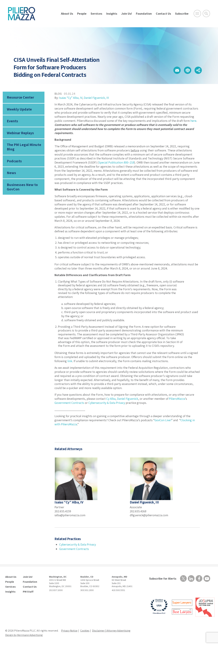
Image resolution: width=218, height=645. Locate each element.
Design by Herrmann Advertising (24, 635)
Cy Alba (110, 399)
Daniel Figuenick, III (96, 98)
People (82, 13)
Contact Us (163, 13)
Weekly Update (19, 109)
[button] (177, 70)
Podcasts (14, 161)
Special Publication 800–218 (116, 162)
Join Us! (126, 13)
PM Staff (28, 591)
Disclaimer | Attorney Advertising (111, 630)
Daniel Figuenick (127, 399)
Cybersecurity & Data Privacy (106, 403)
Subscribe (182, 13)
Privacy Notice (69, 630)
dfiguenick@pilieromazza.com (149, 515)
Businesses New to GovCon (22, 186)
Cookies (84, 630)
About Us (67, 13)
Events (12, 121)
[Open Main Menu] (197, 13)
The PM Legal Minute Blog (24, 146)
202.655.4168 (138, 511)
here (193, 121)
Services (96, 13)
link (69, 361)
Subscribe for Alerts (162, 578)
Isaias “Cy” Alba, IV (70, 98)
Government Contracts (69, 403)
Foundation (144, 13)
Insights (111, 13)
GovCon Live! (162, 420)
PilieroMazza (177, 399)
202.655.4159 (62, 511)
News (11, 172)
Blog (58, 94)
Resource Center (20, 97)
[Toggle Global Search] (206, 13)
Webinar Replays (20, 132)
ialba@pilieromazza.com (69, 515)
